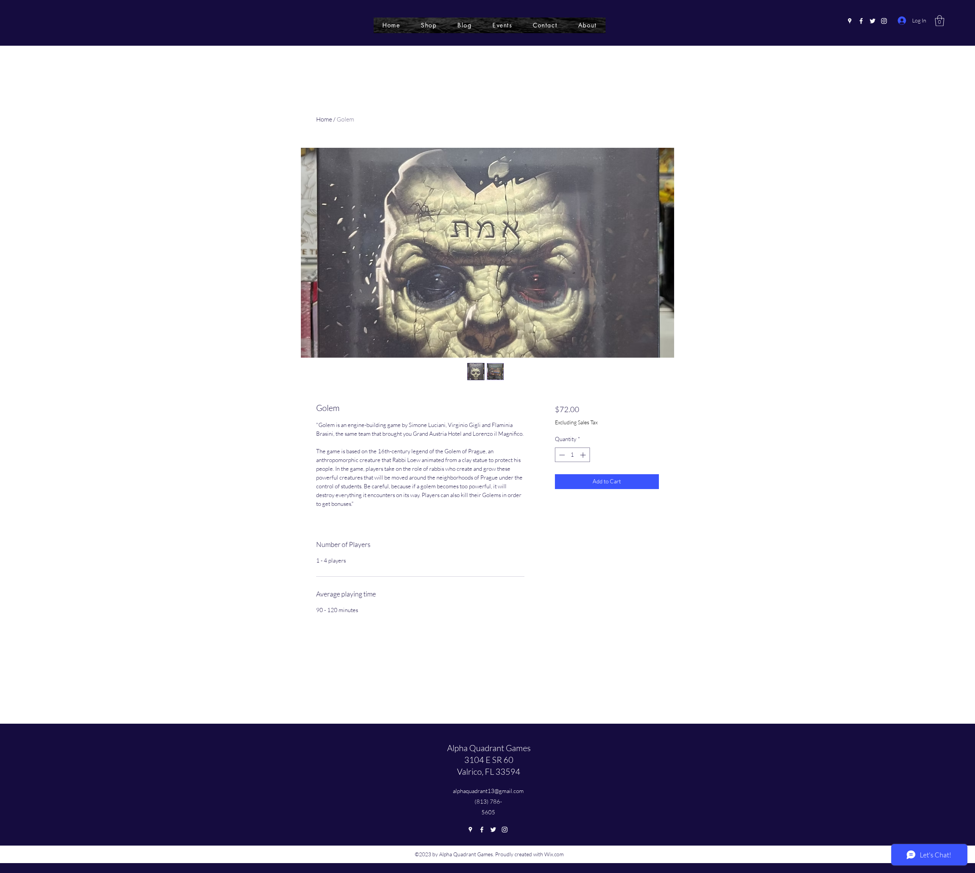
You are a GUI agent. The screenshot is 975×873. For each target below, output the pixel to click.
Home (324, 119)
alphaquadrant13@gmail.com (488, 791)
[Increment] (584, 455)
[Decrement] (561, 455)
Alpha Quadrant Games (489, 748)
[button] (939, 20)
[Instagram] (884, 21)
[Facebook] (861, 21)
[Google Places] (850, 21)
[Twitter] (872, 21)
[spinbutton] (572, 455)
